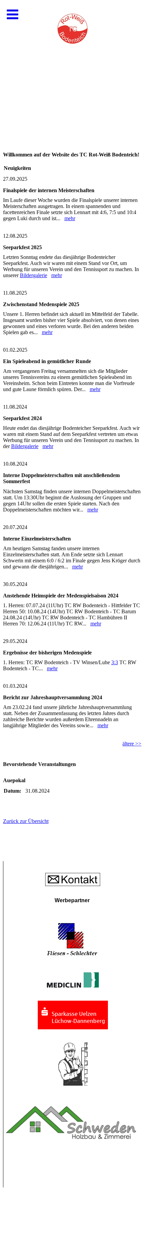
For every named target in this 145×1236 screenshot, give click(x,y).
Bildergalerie (33, 275)
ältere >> (131, 743)
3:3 (114, 662)
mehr (69, 218)
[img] (72, 67)
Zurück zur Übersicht (26, 821)
